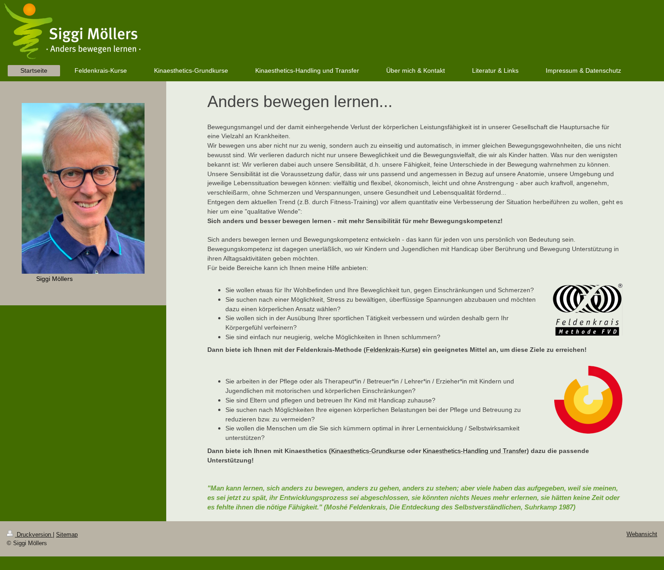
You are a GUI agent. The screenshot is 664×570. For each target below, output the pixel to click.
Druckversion (34, 534)
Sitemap (67, 534)
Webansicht (642, 534)
